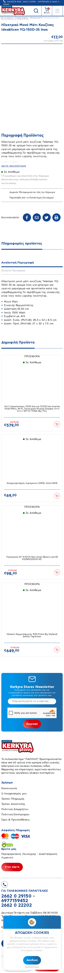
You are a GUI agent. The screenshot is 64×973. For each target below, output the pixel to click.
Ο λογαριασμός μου (14, 793)
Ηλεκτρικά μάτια (36, 18)
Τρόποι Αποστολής (13, 804)
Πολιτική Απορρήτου (14, 809)
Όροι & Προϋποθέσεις (15, 819)
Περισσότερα (32, 967)
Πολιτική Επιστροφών (15, 814)
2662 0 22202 (16, 905)
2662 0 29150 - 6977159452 (36, 2)
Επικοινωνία (9, 788)
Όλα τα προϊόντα (7, 18)
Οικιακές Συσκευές (21, 18)
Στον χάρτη (12, 867)
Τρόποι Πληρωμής (12, 799)
